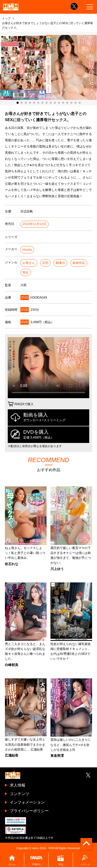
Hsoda (27, 249)
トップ (6, 18)
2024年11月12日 (34, 224)
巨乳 (45, 263)
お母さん (29, 263)
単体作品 (78, 263)
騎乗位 (60, 263)
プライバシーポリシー (29, 811)
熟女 (26, 272)
